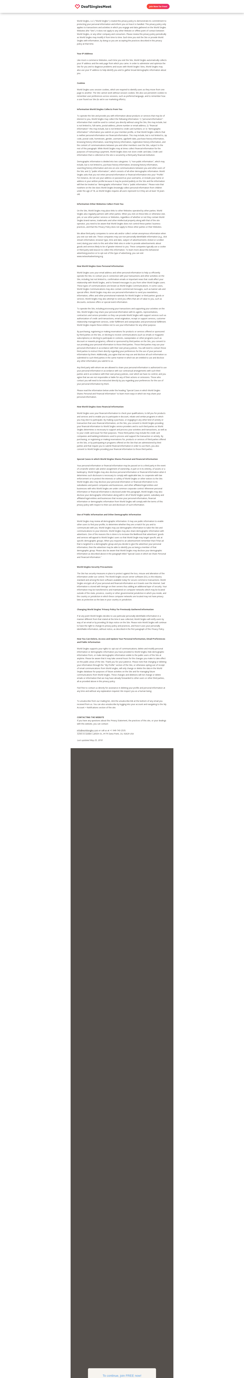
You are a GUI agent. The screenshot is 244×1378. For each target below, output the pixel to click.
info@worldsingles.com (87, 730)
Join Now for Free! (158, 6)
